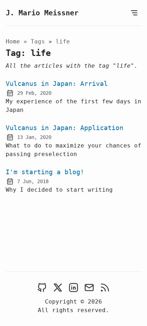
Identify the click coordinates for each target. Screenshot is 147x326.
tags (40, 41)
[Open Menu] (134, 13)
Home (13, 41)
